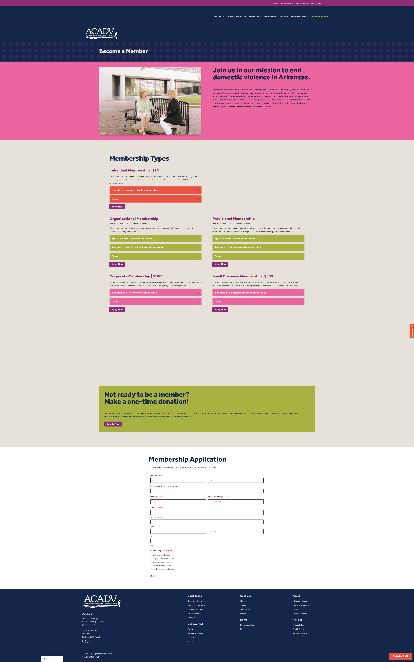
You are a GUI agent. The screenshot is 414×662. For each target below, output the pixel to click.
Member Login (316, 3)
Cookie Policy (298, 629)
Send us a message (90, 618)
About (283, 17)
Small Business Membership (163, 569)
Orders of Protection (236, 17)
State (210, 536)
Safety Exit (400, 656)
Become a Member (320, 17)
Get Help (218, 17)
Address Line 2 (156, 526)
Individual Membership (161, 555)
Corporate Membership (162, 565)
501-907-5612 (88, 625)
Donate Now (113, 424)
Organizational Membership (163, 558)
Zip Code (153, 545)
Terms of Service (300, 633)
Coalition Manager (302, 3)
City (151, 536)
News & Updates (298, 17)
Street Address (156, 517)
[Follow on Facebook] (84, 641)
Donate (275, 3)
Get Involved (269, 17)
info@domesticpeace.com (93, 622)
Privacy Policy (298, 625)
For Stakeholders (287, 3)
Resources (254, 17)
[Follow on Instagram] (88, 641)
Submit (152, 576)
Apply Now (117, 206)
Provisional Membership (162, 562)
